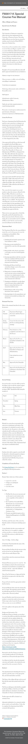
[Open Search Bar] (27, 8)
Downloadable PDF (8, 719)
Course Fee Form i (9, 467)
